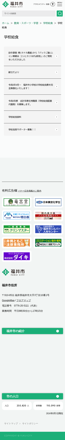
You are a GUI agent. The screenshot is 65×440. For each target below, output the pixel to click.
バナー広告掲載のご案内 (29, 191)
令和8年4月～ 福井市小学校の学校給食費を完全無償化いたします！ (30, 86)
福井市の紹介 (15, 331)
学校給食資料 (14, 117)
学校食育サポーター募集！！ (22, 129)
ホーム (5, 23)
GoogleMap (8, 300)
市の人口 (12, 396)
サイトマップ (11, 423)
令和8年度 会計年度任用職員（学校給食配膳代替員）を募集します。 (30, 102)
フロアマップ (23, 300)
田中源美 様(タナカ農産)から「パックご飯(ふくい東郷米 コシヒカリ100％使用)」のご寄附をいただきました (30, 56)
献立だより (13, 72)
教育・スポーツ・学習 (26, 23)
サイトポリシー (30, 423)
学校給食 (48, 23)
